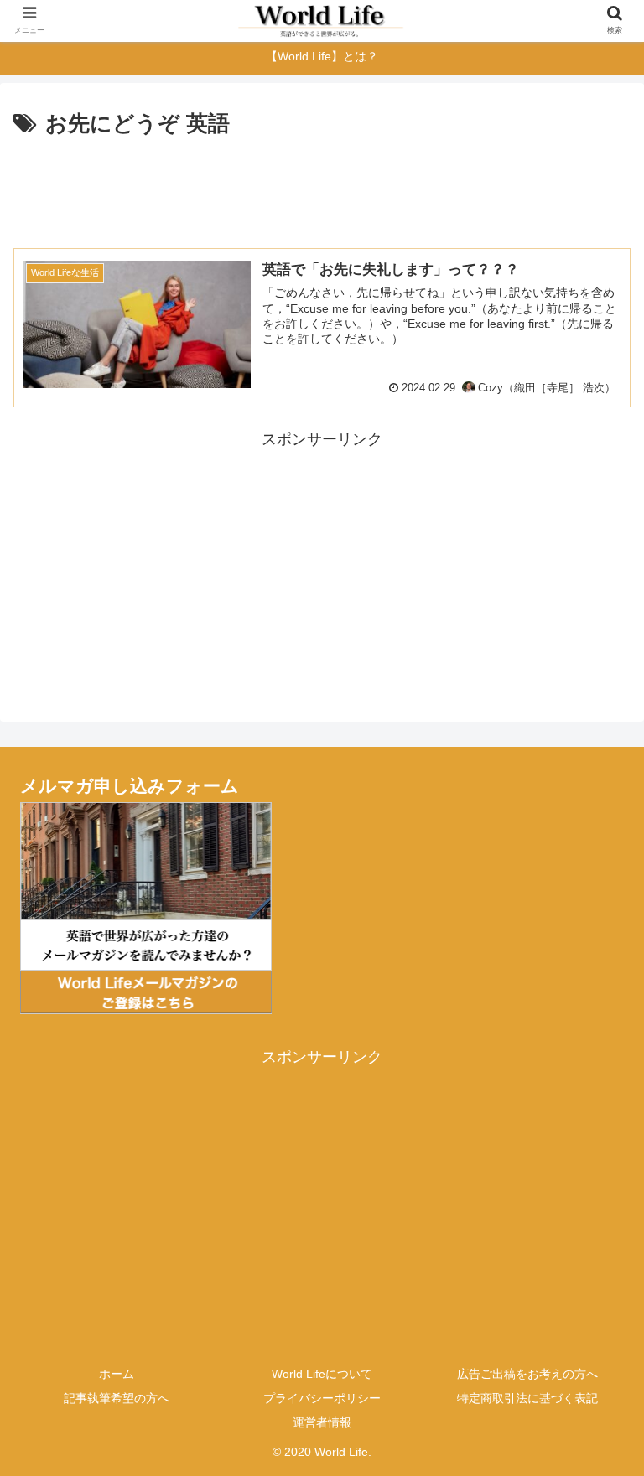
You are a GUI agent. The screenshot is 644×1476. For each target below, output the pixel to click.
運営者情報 (322, 1422)
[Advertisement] (322, 189)
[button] (595, 1370)
